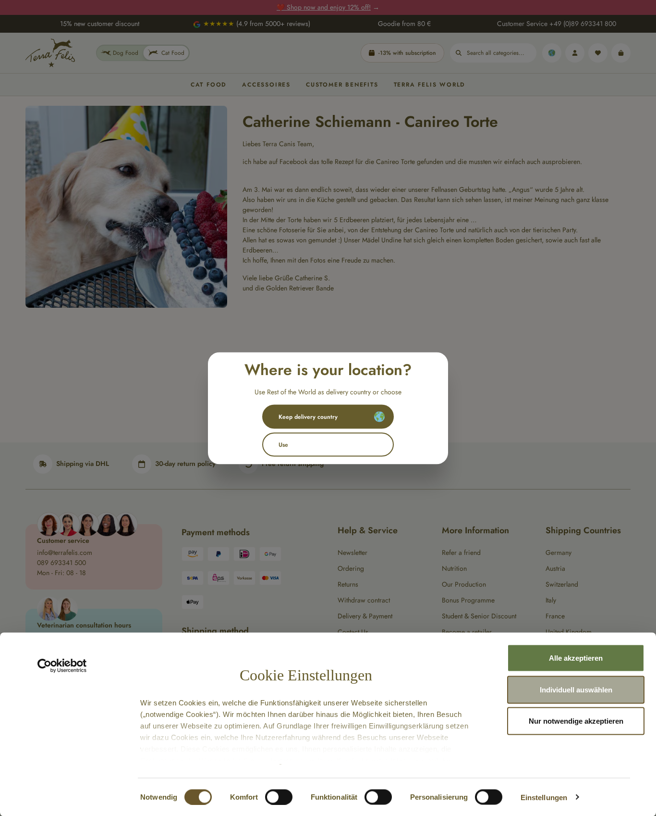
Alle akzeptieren (576, 658)
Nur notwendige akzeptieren (576, 721)
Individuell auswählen (576, 689)
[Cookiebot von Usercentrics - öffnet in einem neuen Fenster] (62, 666)
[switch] (278, 796)
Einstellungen (544, 797)
